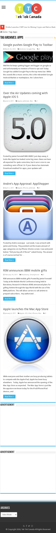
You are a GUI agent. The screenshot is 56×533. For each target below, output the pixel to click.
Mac (31, 101)
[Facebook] (26, 526)
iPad (29, 313)
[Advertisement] (20, 426)
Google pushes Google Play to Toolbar (28, 45)
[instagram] (32, 526)
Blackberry (25, 275)
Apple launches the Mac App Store (25, 309)
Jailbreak (26, 101)
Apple (20, 101)
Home (4, 32)
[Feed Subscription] (55, 38)
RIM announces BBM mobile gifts (25, 270)
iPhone (25, 188)
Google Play (30, 49)
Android (23, 49)
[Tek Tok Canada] (28, 10)
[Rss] (24, 526)
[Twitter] (29, 526)
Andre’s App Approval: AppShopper (26, 183)
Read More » (9, 83)
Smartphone (34, 275)
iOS (26, 313)
